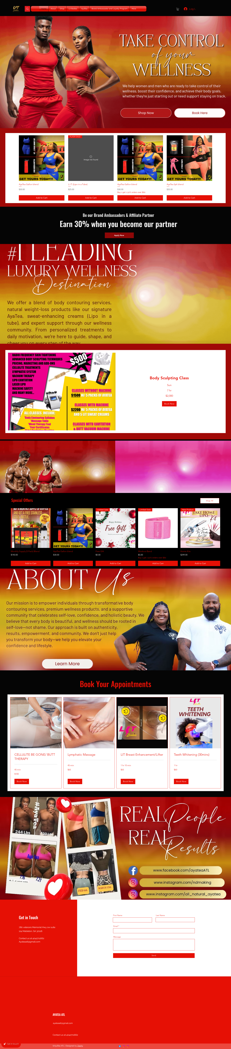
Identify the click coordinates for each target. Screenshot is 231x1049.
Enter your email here (68, 520)
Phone (62, 533)
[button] (214, 442)
